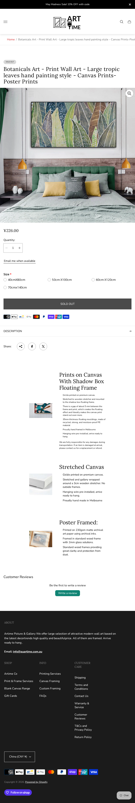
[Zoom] (129, 93)
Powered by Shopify (36, 782)
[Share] (21, 346)
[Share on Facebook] (32, 346)
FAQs (42, 696)
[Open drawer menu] (5, 22)
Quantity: (9, 240)
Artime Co (10, 674)
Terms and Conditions (81, 687)
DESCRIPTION (13, 331)
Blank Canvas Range (17, 688)
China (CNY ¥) (18, 757)
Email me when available (19, 261)
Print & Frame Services (18, 681)
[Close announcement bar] (129, 4)
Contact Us (81, 696)
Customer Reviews (81, 716)
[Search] (122, 22)
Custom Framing (49, 688)
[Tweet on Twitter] (43, 346)
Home (11, 39)
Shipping (80, 678)
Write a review (67, 593)
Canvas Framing (49, 681)
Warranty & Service (82, 705)
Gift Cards (10, 696)
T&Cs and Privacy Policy (83, 728)
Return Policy (83, 737)
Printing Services (50, 674)
